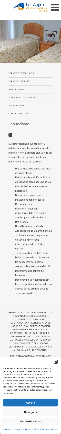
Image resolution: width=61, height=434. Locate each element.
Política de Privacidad (34, 429)
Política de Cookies (12, 429)
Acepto (30, 402)
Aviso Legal (52, 429)
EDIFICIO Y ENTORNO (19, 113)
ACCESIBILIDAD (16, 105)
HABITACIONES (16, 89)
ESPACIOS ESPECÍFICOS (21, 73)
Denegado (30, 412)
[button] (56, 361)
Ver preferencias (30, 421)
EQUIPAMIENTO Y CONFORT (22, 97)
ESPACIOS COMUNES (19, 81)
